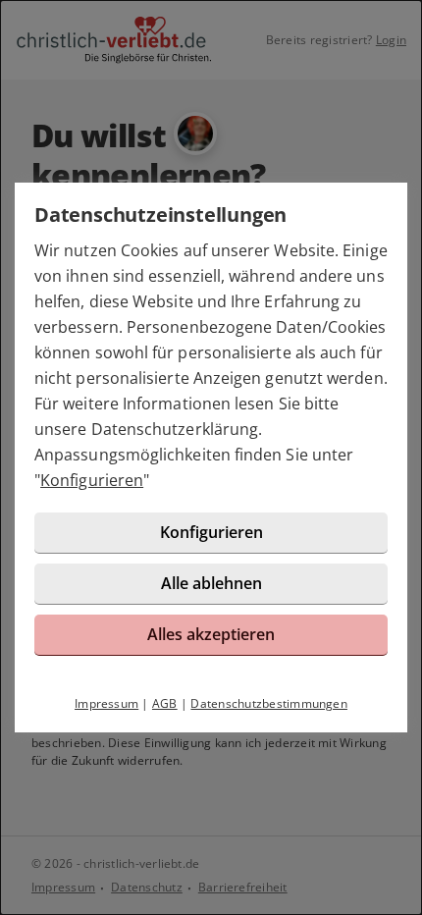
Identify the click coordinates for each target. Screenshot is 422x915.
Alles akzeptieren (211, 634)
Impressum (106, 703)
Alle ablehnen (211, 583)
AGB (165, 703)
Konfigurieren (91, 480)
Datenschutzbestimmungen (268, 703)
